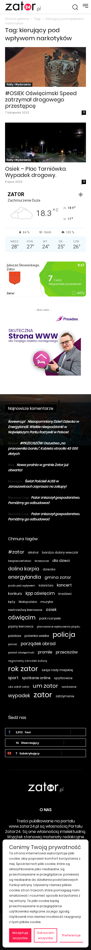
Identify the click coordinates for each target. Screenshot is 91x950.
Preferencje (71, 935)
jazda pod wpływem (21, 586)
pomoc (12, 644)
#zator (16, 552)
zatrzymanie (65, 696)
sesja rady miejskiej (57, 670)
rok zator (23, 668)
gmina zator (57, 577)
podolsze (14, 636)
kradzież (65, 594)
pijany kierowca (20, 626)
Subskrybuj (73, 753)
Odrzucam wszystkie (45, 935)
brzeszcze (42, 561)
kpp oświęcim (40, 593)
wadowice (69, 687)
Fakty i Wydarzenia (19, 84)
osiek (51, 609)
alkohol (33, 553)
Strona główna (17, 19)
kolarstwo (46, 585)
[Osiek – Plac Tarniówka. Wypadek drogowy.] (45, 142)
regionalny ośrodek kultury (27, 661)
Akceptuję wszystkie (20, 935)
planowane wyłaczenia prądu (58, 627)
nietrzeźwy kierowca (25, 609)
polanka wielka (37, 635)
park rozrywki (50, 618)
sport (13, 677)
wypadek (19, 695)
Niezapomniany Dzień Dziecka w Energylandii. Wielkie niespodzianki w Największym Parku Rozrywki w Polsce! (43, 426)
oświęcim (22, 617)
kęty (11, 602)
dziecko (49, 569)
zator (43, 694)
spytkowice (63, 678)
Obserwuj (74, 742)
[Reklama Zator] (43, 344)
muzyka (46, 602)
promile (45, 652)
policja (64, 634)
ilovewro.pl (16, 421)
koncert (64, 585)
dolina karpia (23, 568)
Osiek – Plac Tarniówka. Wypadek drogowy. (36, 172)
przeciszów (67, 652)
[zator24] (22, 7)
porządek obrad (38, 643)
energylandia (24, 577)
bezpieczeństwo (19, 561)
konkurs (15, 593)
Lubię (78, 732)
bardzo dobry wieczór (60, 552)
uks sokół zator (18, 687)
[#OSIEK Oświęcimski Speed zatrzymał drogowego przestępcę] (45, 67)
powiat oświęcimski (21, 652)
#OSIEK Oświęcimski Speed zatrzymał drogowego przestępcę (41, 99)
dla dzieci (61, 560)
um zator (45, 685)
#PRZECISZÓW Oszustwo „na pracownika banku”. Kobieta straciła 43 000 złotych (43, 448)
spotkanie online (36, 677)
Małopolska (28, 602)
